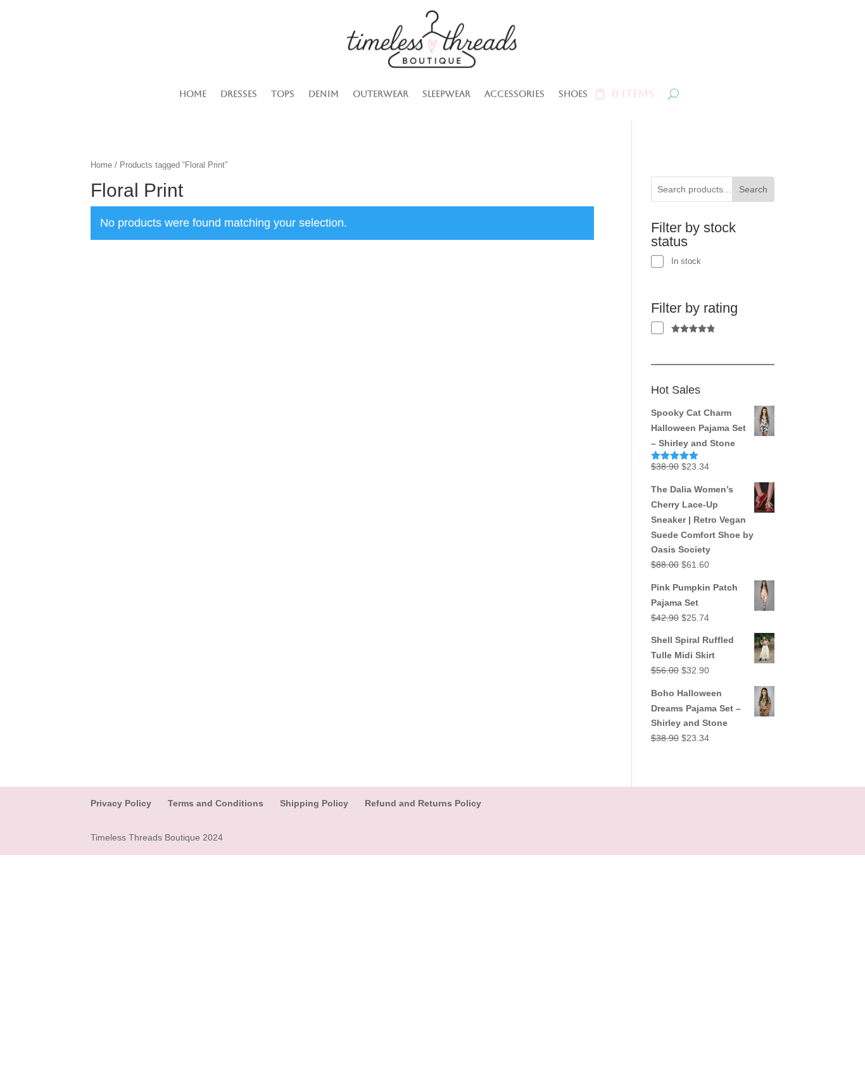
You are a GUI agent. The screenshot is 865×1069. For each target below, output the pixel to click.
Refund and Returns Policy (423, 803)
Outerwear (380, 94)
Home (192, 94)
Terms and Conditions (215, 803)
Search (753, 189)
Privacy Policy (121, 803)
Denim (323, 94)
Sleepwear (446, 94)
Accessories (514, 94)
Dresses (238, 94)
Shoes (573, 94)
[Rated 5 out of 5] (683, 328)
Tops (282, 94)
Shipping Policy (314, 803)
